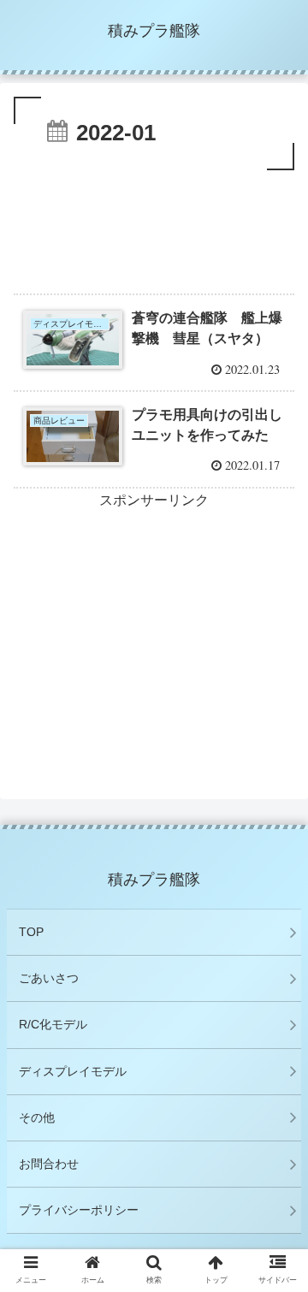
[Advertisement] (154, 226)
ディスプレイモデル (73, 1071)
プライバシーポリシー (79, 1210)
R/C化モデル (53, 1024)
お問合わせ (49, 1164)
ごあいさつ (49, 978)
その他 (37, 1117)
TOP (31, 932)
